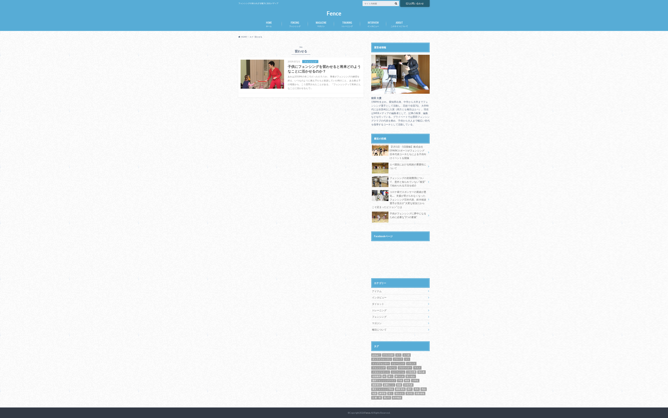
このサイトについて (399, 24)
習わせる (399, 393)
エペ (398, 355)
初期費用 (376, 376)
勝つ (390, 376)
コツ (407, 359)
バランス (411, 363)
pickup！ (376, 355)
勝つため (399, 376)
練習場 (382, 393)
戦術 (399, 385)
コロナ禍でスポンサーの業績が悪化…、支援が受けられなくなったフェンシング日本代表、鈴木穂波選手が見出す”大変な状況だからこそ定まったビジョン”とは (399, 199)
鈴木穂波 (397, 397)
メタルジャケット (380, 372)
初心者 (421, 372)
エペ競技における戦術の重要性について (408, 166)
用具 (417, 389)
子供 (400, 380)
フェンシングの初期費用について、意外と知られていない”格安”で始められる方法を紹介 (408, 181)
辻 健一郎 (376, 397)
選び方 (387, 397)
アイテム (377, 291)
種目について (379, 329)
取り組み (411, 376)
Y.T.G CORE (388, 355)
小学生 (415, 380)
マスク (417, 367)
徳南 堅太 (376, 385)
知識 (374, 393)
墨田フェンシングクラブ (383, 380)
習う (390, 393)
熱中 (409, 389)
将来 (407, 380)
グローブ (398, 359)
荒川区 (410, 393)
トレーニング (347, 24)
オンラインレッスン (381, 359)
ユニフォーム (398, 372)
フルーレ (392, 367)
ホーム (269, 24)
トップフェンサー (380, 363)
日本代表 (408, 385)
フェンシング (295, 24)
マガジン (321, 24)
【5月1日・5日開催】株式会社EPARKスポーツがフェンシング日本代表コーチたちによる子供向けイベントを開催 (408, 152)
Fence (334, 13)
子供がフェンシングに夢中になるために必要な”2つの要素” (408, 215)
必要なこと (389, 385)
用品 (424, 389)
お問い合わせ (416, 3)
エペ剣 (406, 355)
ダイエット (378, 303)
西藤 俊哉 (420, 393)
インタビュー (373, 24)
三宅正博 (411, 372)
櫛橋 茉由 (400, 389)
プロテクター (405, 367)
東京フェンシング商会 (382, 389)
